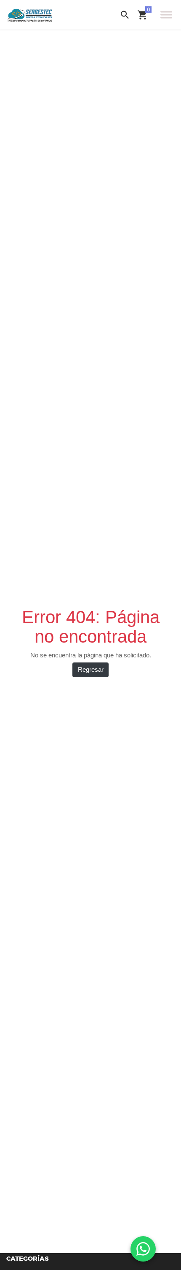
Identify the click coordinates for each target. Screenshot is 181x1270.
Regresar (91, 669)
